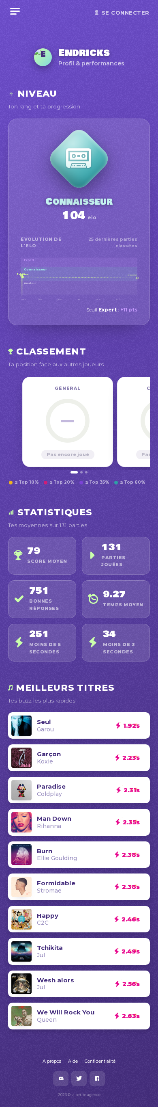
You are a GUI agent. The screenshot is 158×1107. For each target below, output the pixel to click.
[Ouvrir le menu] (15, 11)
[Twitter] (79, 1078)
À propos (52, 1061)
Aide (73, 1061)
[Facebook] (97, 1078)
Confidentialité (100, 1061)
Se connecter (125, 12)
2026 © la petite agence (79, 1094)
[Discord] (60, 1078)
